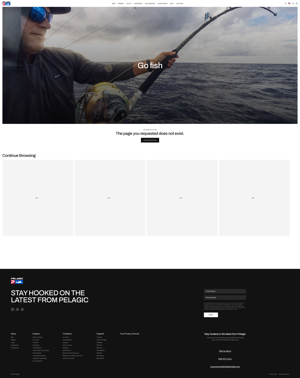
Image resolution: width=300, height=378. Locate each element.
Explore (179, 3)
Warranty (99, 348)
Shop (13, 334)
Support (100, 334)
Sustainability (67, 340)
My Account (100, 355)
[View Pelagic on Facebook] (22, 309)
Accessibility (101, 350)
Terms (235, 309)
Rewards (66, 348)
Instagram (36, 345)
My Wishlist (100, 358)
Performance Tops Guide (41, 350)
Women (121, 3)
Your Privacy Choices (129, 334)
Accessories (150, 3)
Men (113, 3)
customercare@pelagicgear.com (225, 366)
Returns (99, 345)
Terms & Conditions (283, 374)
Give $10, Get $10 (68, 358)
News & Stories (38, 337)
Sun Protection (37, 361)
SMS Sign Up (67, 350)
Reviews (99, 353)
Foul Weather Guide (39, 355)
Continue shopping (150, 140)
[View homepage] (6, 3)
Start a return (225, 351)
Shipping (99, 342)
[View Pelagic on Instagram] (12, 309)
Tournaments (37, 348)
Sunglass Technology (40, 358)
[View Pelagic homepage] (17, 281)
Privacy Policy (229, 309)
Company (67, 334)
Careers (65, 342)
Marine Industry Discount (71, 353)
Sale (172, 3)
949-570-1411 (225, 358)
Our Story (66, 337)
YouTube (35, 342)
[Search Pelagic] (285, 3)
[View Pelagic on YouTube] (17, 309)
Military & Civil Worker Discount (73, 355)
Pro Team (36, 340)
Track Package (101, 340)
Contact (99, 337)
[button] (297, 3)
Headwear (138, 3)
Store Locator (67, 345)
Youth (128, 3)
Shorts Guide (37, 353)
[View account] (293, 3)
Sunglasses (163, 3)
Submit (211, 315)
